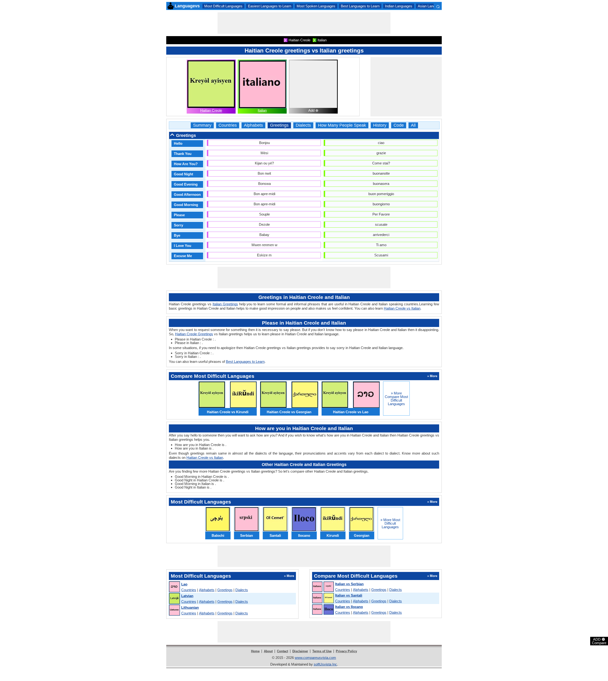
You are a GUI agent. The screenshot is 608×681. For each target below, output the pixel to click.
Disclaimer (300, 651)
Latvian (187, 596)
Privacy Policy (346, 651)
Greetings (279, 125)
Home (255, 651)
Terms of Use (322, 651)
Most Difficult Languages (223, 6)
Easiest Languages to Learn (269, 6)
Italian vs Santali (348, 595)
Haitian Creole (211, 110)
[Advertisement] (304, 23)
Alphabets (253, 125)
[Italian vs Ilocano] (322, 609)
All (413, 125)
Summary (202, 125)
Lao (184, 584)
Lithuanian (190, 607)
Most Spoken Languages (316, 6)
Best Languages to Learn (360, 6)
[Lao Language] (174, 587)
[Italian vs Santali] (322, 598)
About (268, 651)
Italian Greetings (225, 304)
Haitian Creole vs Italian (402, 308)
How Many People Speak (342, 125)
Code (399, 125)
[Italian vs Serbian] (322, 586)
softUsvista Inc (325, 664)
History (379, 125)
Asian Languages (431, 6)
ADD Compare (599, 641)
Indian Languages (398, 6)
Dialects (303, 125)
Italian (262, 110)
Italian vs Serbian (349, 584)
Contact (282, 651)
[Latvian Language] (174, 598)
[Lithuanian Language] (174, 610)
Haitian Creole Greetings (194, 334)
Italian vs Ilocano (349, 607)
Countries (227, 125)
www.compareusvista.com (315, 658)
